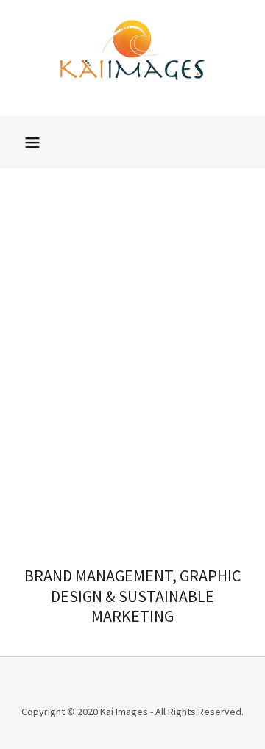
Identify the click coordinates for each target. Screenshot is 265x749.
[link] (132, 58)
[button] (32, 142)
